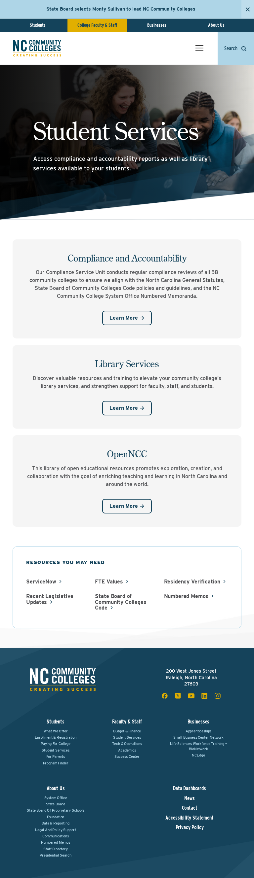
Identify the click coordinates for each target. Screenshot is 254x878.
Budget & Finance (127, 731)
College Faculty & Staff (97, 25)
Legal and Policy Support (55, 829)
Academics (127, 750)
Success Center (127, 756)
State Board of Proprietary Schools (55, 810)
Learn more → (126, 318)
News (189, 798)
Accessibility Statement (189, 818)
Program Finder (55, 763)
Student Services (55, 750)
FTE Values (109, 582)
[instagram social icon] (217, 695)
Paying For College (55, 743)
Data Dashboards (189, 788)
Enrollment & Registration (55, 737)
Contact (189, 808)
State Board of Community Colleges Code (120, 602)
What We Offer (56, 731)
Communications (55, 836)
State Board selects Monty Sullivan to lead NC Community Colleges (120, 9)
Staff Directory (55, 849)
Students (38, 25)
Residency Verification (192, 582)
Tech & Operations (127, 743)
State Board (55, 804)
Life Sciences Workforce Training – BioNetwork (198, 746)
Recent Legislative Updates (49, 599)
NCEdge (198, 755)
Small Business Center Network (198, 737)
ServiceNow (41, 582)
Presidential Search (55, 855)
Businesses (156, 25)
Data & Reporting (55, 823)
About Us (216, 25)
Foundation (55, 817)
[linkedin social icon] (204, 695)
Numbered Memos (186, 596)
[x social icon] (178, 695)
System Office (55, 797)
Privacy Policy (190, 827)
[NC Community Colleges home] (37, 48)
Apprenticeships (199, 731)
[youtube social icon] (191, 695)
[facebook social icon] (164, 695)
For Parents (55, 756)
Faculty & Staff (127, 722)
